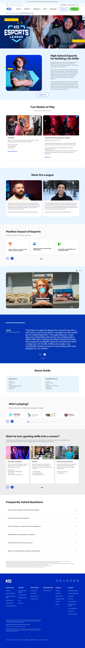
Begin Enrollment (34, 596)
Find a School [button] (46, 590)
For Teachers (71, 611)
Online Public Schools (73, 590)
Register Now (42, 95)
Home (7, 13)
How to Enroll (34, 593)
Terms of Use (8, 639)
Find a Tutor (70, 598)
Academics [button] (27, 9)
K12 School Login (73, 4)
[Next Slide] (12, 258)
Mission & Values (59, 596)
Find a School (53, 9)
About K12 (8, 590)
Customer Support (22, 597)
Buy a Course (71, 596)
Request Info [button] (64, 9)
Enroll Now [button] (74, 9)
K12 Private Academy (10, 605)
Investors (58, 601)
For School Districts (72, 608)
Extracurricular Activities (14, 13)
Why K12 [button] (18, 9)
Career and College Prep (73, 593)
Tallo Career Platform (72, 614)
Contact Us (20, 603)
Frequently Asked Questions (22, 591)
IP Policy (47, 639)
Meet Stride (58, 593)
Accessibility (42, 639)
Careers (57, 604)
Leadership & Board (60, 598)
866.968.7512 (64, 4)
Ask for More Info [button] (22, 595)
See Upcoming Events (12, 151)
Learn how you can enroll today (51, 1)
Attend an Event (9, 603)
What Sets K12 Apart (10, 593)
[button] (78, 4)
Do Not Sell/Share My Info (34, 639)
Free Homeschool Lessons (72, 605)
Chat (19, 600)
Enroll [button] (44, 9)
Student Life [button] (36, 9)
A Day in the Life (9, 600)
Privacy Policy (14, 639)
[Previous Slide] (7, 258)
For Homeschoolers (72, 601)
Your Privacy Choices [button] (22, 639)
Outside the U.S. (34, 598)
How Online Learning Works (10, 597)
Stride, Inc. (58, 590)
